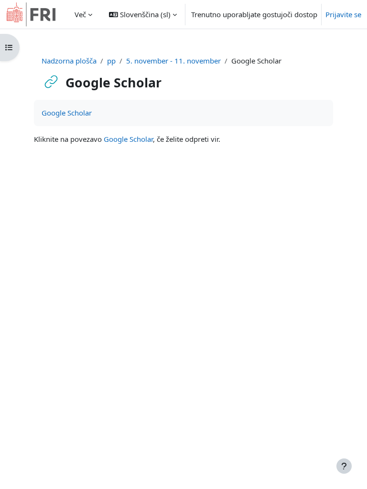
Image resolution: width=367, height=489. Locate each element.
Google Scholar (67, 112)
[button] (143, 14)
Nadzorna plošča (69, 60)
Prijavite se (343, 14)
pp (111, 60)
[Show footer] (344, 466)
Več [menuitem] (80, 14)
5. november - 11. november (173, 60)
